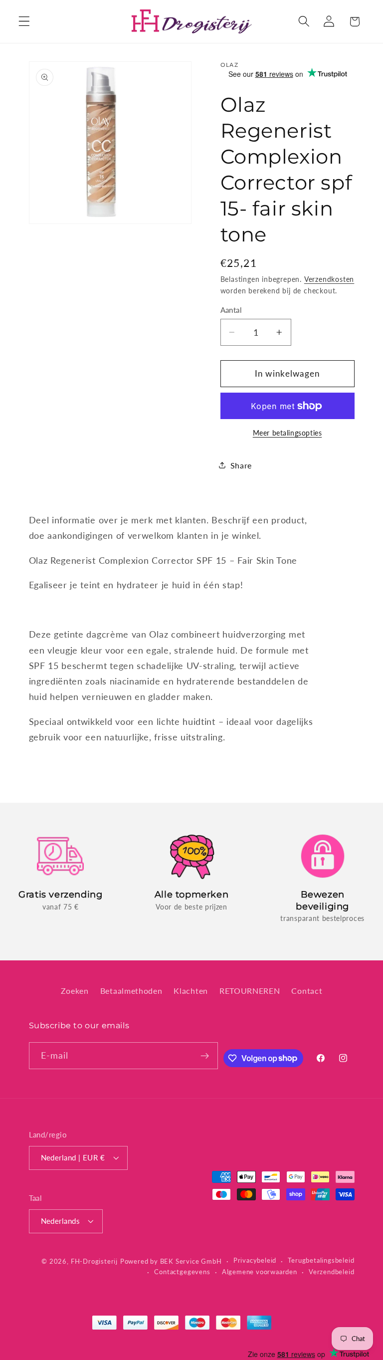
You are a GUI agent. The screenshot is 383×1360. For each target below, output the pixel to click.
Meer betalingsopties (287, 433)
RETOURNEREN (249, 990)
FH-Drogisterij (94, 1261)
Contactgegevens (182, 1272)
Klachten (191, 990)
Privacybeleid (254, 1260)
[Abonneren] (204, 1055)
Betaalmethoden (131, 990)
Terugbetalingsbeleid (321, 1260)
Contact (306, 990)
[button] (24, 21)
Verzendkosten (329, 279)
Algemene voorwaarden (259, 1272)
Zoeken (75, 990)
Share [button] (241, 465)
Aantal (231, 309)
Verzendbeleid (331, 1272)
